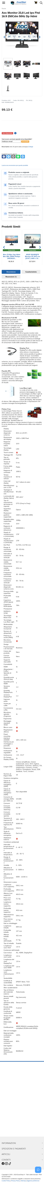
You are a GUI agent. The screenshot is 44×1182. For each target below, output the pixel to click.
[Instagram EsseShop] (6, 1163)
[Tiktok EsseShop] (9, 1163)
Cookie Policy (6, 1181)
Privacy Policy (15, 1181)
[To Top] (39, 1177)
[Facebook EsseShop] (3, 1163)
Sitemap (23, 1181)
